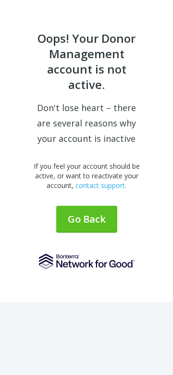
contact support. (100, 185)
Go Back (87, 218)
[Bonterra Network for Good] (87, 261)
